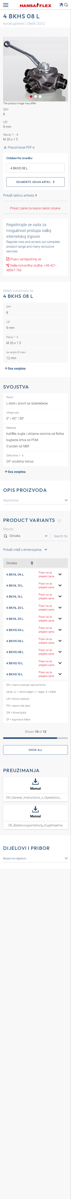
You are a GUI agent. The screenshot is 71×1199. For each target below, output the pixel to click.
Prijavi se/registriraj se (25, 259)
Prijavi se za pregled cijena (46, 574)
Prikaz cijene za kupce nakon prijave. (35, 208)
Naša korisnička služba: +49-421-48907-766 (31, 267)
